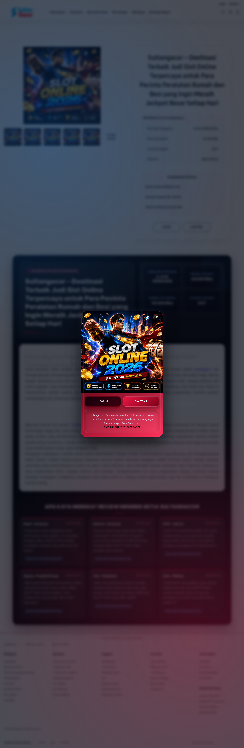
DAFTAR (141, 401)
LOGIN (103, 401)
